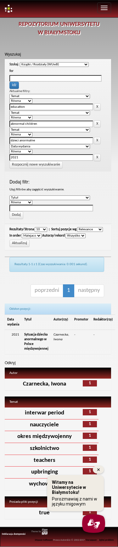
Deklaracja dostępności (13, 534)
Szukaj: (14, 64)
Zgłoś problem (106, 540)
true (44, 513)
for (11, 71)
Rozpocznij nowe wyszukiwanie (36, 165)
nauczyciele (44, 425)
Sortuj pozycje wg (63, 229)
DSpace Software (44, 540)
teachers (44, 460)
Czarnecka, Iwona (44, 384)
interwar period (44, 413)
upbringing (44, 472)
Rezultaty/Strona (21, 229)
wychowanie (44, 484)
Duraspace (91, 540)
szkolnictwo (44, 448)
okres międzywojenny (44, 437)
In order (15, 236)
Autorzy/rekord (53, 236)
